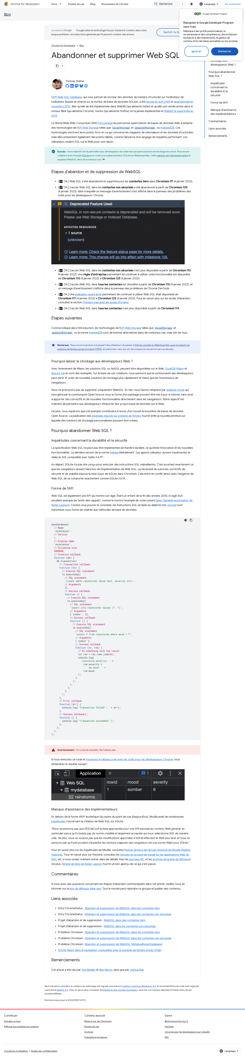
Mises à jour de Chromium (98, 1021)
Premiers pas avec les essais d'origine (105, 302)
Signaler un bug (12, 1021)
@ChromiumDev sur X (176, 1021)
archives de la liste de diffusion (171, 859)
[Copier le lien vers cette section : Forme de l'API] (76, 489)
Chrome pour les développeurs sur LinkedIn (187, 1031)
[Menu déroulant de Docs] (61, 4)
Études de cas (76, 3)
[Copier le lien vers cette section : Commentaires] (81, 874)
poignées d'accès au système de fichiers (116, 416)
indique (114, 452)
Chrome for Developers (63, 45)
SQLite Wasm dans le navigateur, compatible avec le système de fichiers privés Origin (109, 950)
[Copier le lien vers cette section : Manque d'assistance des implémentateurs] (121, 810)
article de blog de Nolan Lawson (82, 864)
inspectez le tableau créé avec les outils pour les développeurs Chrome (129, 759)
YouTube (169, 1026)
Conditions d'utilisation (16, 1051)
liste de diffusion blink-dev (85, 888)
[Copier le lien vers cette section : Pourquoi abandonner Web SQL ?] (115, 431)
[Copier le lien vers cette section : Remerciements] (83, 960)
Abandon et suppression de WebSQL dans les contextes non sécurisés (128, 914)
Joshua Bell (137, 970)
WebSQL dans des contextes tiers (125, 920)
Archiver (88, 1031)
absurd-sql (58, 373)
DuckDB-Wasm (174, 368)
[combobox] (169, 4)
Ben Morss (105, 970)
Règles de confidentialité (44, 1051)
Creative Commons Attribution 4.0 (138, 986)
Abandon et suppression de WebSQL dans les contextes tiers (122, 908)
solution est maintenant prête (172, 155)
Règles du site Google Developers (120, 990)
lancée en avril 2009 (158, 102)
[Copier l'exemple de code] (191, 520)
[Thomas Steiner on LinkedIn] (72, 87)
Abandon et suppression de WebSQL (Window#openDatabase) (123, 944)
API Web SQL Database (67, 97)
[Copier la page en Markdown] (57, 66)
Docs (54, 3)
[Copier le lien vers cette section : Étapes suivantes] (85, 318)
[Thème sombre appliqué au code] (185, 520)
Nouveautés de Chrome (114, 3)
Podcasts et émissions (95, 1037)
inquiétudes (58, 821)
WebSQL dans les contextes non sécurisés (130, 926)
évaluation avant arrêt (88, 294)
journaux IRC (137, 859)
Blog (92, 3)
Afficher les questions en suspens (21, 1026)
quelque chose (175, 390)
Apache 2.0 (62, 990)
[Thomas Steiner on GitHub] (67, 87)
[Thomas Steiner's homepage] (86, 87)
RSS (167, 1037)
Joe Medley (89, 970)
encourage (106, 123)
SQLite (85, 155)
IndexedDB (167, 128)
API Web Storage (88, 128)
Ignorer (197, 51)
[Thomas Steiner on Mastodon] (76, 87)
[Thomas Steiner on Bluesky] (81, 87)
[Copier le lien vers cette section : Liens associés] (81, 899)
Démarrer (224, 51)
